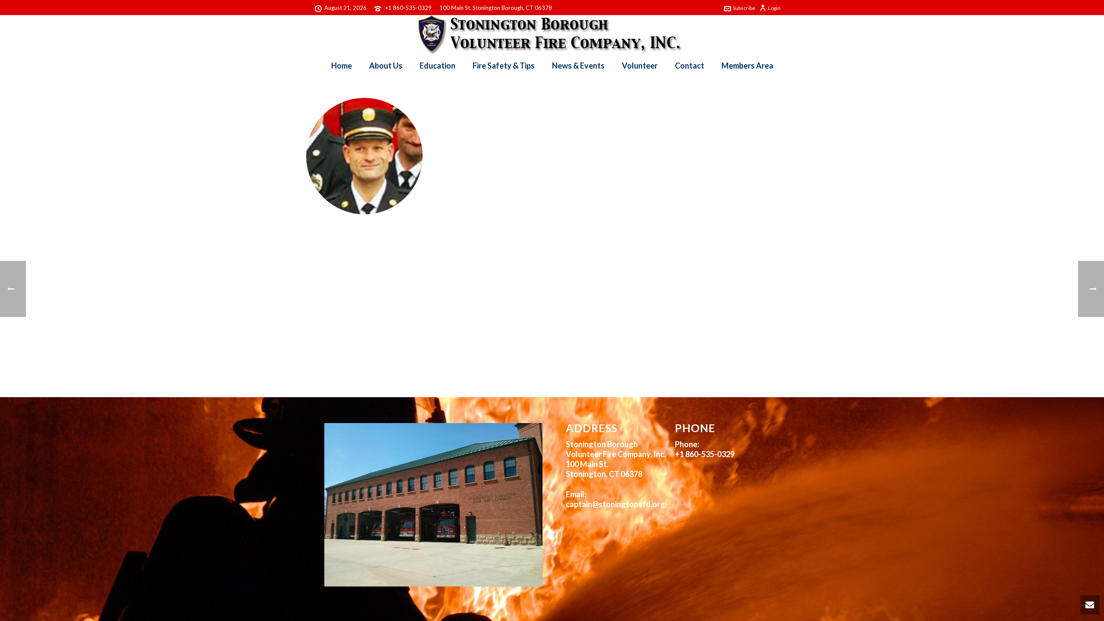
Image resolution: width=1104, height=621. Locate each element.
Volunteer (640, 65)
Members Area (747, 65)
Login (774, 8)
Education (437, 65)
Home (341, 65)
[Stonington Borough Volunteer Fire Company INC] (552, 34)
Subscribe (744, 8)
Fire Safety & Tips (504, 65)
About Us (385, 65)
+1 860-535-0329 (408, 7)
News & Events (578, 65)
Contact (689, 65)
